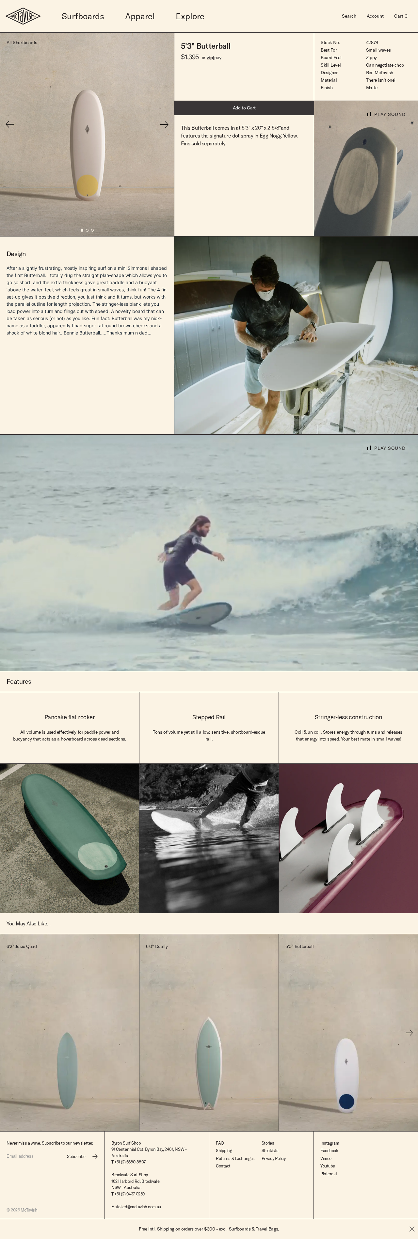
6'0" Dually (157, 946)
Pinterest (328, 1173)
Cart (401, 16)
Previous (8, 1033)
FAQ (220, 1143)
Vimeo (325, 1158)
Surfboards (83, 16)
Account (375, 16)
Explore (190, 16)
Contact (223, 1165)
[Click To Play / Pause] (366, 168)
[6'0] (209, 1033)
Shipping (224, 1150)
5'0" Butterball (299, 946)
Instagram (329, 1143)
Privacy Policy (274, 1158)
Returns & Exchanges (235, 1158)
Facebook (329, 1150)
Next (409, 1032)
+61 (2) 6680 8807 (130, 1162)
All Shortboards (22, 42)
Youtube (327, 1165)
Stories (268, 1143)
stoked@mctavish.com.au (138, 1206)
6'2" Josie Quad (22, 946)
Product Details (89, 1123)
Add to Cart (244, 108)
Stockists (270, 1150)
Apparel (140, 16)
